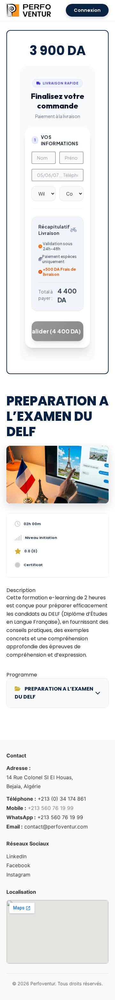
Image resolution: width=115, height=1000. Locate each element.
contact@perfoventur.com (56, 826)
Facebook (18, 865)
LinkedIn (16, 856)
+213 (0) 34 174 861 (62, 799)
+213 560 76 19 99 (60, 817)
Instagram (18, 874)
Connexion (87, 10)
